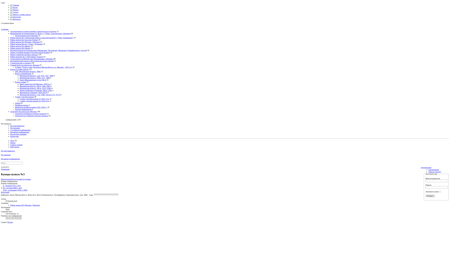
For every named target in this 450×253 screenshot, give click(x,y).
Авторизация (426, 168)
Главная (16, 5)
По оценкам (15, 128)
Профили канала (21, 105)
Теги (12, 141)
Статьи (15, 12)
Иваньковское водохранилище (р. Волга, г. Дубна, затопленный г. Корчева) (40, 34)
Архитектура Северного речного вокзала (31, 116)
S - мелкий (12, 186)
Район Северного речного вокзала (24, 55)
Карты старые (20, 82)
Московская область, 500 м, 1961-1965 (35, 86)
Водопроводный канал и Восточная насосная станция (32, 61)
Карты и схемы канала (22, 15)
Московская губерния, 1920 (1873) (33, 93)
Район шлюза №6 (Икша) (20, 48)
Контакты (17, 19)
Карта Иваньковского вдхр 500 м (33, 80)
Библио (16, 10)
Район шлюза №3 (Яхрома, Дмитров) (25, 42)
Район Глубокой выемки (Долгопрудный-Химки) (30, 53)
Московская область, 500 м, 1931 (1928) (35, 88)
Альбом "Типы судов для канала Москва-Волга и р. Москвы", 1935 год (43, 67)
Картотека (17, 17)
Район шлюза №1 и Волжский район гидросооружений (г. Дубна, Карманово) (41, 38)
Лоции (17, 103)
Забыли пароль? (434, 172)
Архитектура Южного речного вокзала (30, 114)
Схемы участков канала (24, 97)
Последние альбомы (18, 134)
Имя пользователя (433, 179)
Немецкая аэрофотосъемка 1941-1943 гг (31, 107)
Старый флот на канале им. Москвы (24, 65)
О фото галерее (16, 145)
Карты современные (23, 74)
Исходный (5, 192)
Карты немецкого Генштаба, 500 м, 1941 (36, 90)
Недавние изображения (19, 132)
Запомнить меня (432, 192)
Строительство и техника (20, 63)
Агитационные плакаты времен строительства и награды (33, 31)
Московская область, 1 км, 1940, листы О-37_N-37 (40, 95)
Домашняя (5, 169)
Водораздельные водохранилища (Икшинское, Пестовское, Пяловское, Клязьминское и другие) (48, 50)
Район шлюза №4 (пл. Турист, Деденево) (26, 44)
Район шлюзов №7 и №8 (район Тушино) (26, 57)
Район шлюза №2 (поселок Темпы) (24, 40)
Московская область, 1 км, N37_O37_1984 (36, 76)
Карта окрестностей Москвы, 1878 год (35, 84)
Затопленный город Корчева (26, 36)
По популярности (17, 126)
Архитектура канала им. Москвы (23, 112)
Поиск (12, 143)
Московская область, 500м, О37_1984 (35, 78)
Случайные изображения (20, 130)
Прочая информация (23, 109)
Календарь (14, 136)
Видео (15, 8)
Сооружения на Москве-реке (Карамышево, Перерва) (31, 59)
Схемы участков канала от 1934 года (34, 101)
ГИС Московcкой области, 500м (28, 72)
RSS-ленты (14, 147)
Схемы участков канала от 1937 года (34, 99)
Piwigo (10, 222)
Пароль (428, 185)
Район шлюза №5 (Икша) (20, 46)
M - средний (12, 188)
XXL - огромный (15, 190)
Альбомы (4, 29)
